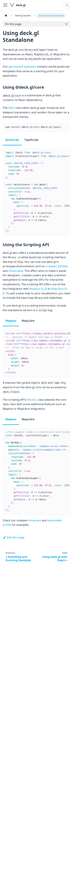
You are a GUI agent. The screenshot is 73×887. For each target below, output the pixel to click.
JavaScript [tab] (12, 140)
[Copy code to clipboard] (66, 127)
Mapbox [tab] (10, 321)
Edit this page (15, 537)
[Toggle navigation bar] (5, 5)
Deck (11, 108)
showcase (34, 520)
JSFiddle (63, 266)
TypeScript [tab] (31, 140)
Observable (15, 271)
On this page (13, 24)
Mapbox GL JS (38, 289)
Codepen (51, 266)
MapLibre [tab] (28, 321)
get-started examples (22, 66)
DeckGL (32, 400)
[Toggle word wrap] (60, 152)
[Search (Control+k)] (67, 5)
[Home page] (6, 15)
